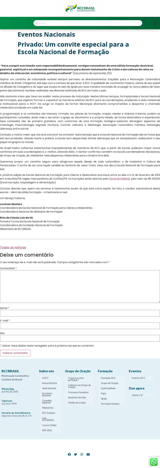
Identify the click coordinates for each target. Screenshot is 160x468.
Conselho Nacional (47, 401)
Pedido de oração (77, 402)
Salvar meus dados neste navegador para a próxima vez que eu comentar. (48, 346)
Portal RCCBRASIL (119, 179)
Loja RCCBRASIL (48, 419)
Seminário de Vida (77, 397)
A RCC (45, 378)
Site (2, 333)
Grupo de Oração (109, 383)
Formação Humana (110, 403)
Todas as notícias (13, 247)
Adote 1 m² (137, 395)
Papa (103, 393)
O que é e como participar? (76, 379)
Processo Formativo (78, 392)
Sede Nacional (49, 388)
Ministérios (47, 407)
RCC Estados (48, 413)
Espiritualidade (108, 388)
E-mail (5, 320)
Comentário (8, 268)
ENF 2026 (47, 430)
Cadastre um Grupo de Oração (79, 386)
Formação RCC (108, 378)
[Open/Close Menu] (155, 23)
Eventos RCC (138, 378)
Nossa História (49, 383)
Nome (4, 308)
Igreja (104, 398)
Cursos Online (49, 425)
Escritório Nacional (47, 394)
